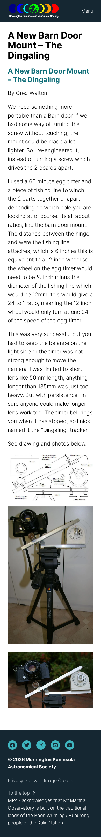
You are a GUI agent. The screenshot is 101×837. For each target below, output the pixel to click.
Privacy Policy (23, 780)
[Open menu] (83, 11)
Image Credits (58, 780)
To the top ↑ (21, 793)
